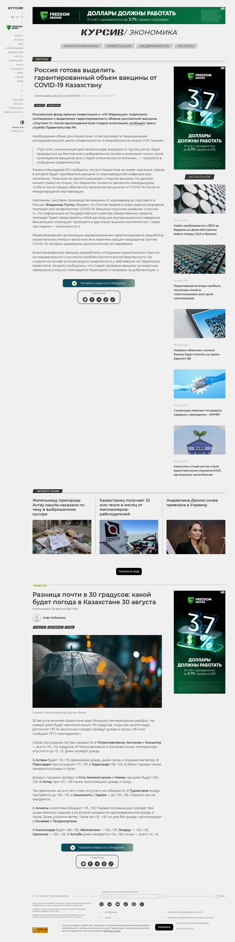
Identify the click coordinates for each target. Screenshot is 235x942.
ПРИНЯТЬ (164, 927)
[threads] (134, 904)
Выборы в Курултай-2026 (180, 929)
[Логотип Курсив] (15, 8)
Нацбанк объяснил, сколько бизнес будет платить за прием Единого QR (197, 354)
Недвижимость (154, 46)
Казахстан (17, 127)
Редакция (18, 100)
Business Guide (15, 52)
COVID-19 (39, 105)
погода (69, 627)
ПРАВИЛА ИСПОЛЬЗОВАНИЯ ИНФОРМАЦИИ (188, 923)
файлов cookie (112, 930)
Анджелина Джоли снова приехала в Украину (192, 502)
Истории (18, 40)
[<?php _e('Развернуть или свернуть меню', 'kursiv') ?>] (22, 122)
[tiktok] (126, 904)
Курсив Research (14, 48)
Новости (18, 36)
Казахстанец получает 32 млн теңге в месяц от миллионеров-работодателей (125, 507)
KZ (22, 17)
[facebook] (142, 904)
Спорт (20, 73)
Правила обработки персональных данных (191, 918)
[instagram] (101, 904)
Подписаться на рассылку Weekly (120, 892)
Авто (20, 44)
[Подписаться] (161, 896)
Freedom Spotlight (13, 112)
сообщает (137, 123)
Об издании (111, 912)
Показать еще (129, 571)
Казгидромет (55, 627)
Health (19, 65)
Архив (20, 81)
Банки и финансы (81, 46)
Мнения (19, 77)
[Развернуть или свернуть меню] (22, 90)
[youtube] (118, 904)
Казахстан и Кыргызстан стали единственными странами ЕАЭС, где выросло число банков (198, 470)
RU (12, 17)
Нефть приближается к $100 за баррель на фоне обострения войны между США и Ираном (196, 230)
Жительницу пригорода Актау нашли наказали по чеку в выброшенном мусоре (58, 507)
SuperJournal (16, 61)
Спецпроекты (16, 108)
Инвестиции (119, 46)
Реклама (18, 104)
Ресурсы (185, 46)
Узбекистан (17, 131)
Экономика (17, 69)
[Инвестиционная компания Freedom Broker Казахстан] (14, 27)
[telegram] (110, 904)
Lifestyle (18, 56)
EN (17, 17)
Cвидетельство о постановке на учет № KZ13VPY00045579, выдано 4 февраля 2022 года (59, 910)
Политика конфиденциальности (185, 912)
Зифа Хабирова (54, 617)
